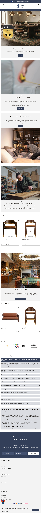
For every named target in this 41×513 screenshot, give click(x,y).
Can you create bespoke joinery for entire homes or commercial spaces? (18, 378)
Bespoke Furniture (4, 493)
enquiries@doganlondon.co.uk (21, 436)
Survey (2, 464)
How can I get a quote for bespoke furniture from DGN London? (16, 403)
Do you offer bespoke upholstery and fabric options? (13, 385)
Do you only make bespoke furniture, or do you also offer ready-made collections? (17, 371)
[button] (38, 216)
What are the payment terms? (8, 399)
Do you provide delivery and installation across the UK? (14, 392)
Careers (2, 484)
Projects (2, 489)
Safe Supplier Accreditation (5, 474)
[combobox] (21, 453)
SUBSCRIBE (33, 453)
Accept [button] (35, 510)
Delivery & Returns (4, 476)
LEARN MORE (20, 108)
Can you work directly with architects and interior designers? (15, 396)
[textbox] (21, 453)
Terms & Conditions (4, 478)
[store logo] (20, 8)
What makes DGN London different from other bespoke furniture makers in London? (19, 360)
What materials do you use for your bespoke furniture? (14, 381)
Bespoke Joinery (3, 495)
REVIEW (20, 55)
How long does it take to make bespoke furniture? (13, 389)
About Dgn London (4, 482)
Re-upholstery (3, 497)
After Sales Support (4, 466)
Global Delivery (3, 470)
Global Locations (3, 487)
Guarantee (2, 472)
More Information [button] (5, 511)
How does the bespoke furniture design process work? (14, 374)
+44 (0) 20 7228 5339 (21, 434)
